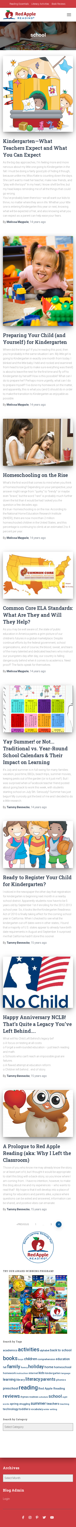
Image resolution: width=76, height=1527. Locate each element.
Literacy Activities (40, 4)
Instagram (30, 1517)
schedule (43, 1397)
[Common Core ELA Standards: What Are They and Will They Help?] (38, 575)
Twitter (44, 1517)
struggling (24, 1403)
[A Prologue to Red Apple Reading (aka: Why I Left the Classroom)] (38, 1113)
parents (48, 1379)
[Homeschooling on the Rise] (38, 442)
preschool (10, 1388)
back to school (61, 1350)
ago (38, 221)
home (48, 1367)
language (65, 1373)
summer (38, 1403)
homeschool (62, 1367)
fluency (24, 1367)
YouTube (52, 1517)
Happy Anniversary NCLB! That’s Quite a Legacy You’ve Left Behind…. (37, 1024)
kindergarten (53, 1373)
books (10, 1358)
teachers (53, 1404)
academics (10, 1350)
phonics (61, 1379)
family (13, 1366)
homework (9, 1373)
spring (14, 1404)
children (30, 1359)
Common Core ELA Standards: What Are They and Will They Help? (38, 615)
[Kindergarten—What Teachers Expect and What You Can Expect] (38, 94)
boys (20, 1359)
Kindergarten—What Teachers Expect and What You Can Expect (35, 148)
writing (53, 1409)
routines (33, 1396)
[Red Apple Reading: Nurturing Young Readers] (21, 15)
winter (46, 1409)
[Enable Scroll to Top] (68, 1519)
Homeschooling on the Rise (35, 475)
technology (10, 1409)
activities (28, 1349)
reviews (11, 1396)
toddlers (24, 1409)
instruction (22, 1373)
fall (4, 1367)
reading (28, 1387)
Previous (23, 1224)
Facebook (23, 1517)
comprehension (46, 1359)
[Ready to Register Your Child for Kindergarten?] (38, 844)
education (63, 1359)
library (20, 1379)
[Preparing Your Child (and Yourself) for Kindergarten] (38, 281)
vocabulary (37, 1409)
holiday (36, 1366)
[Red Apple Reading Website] (38, 1304)
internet (33, 1373)
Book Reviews (58, 4)
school (55, 1396)
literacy (32, 1379)
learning (9, 1379)
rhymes (24, 1396)
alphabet (44, 1350)
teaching (64, 1404)
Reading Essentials (19, 4)
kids (42, 1373)
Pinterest (37, 1517)
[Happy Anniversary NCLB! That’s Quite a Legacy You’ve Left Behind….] (38, 982)
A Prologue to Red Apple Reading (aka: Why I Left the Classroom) (37, 1153)
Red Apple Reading (51, 1388)
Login (6, 1498)
